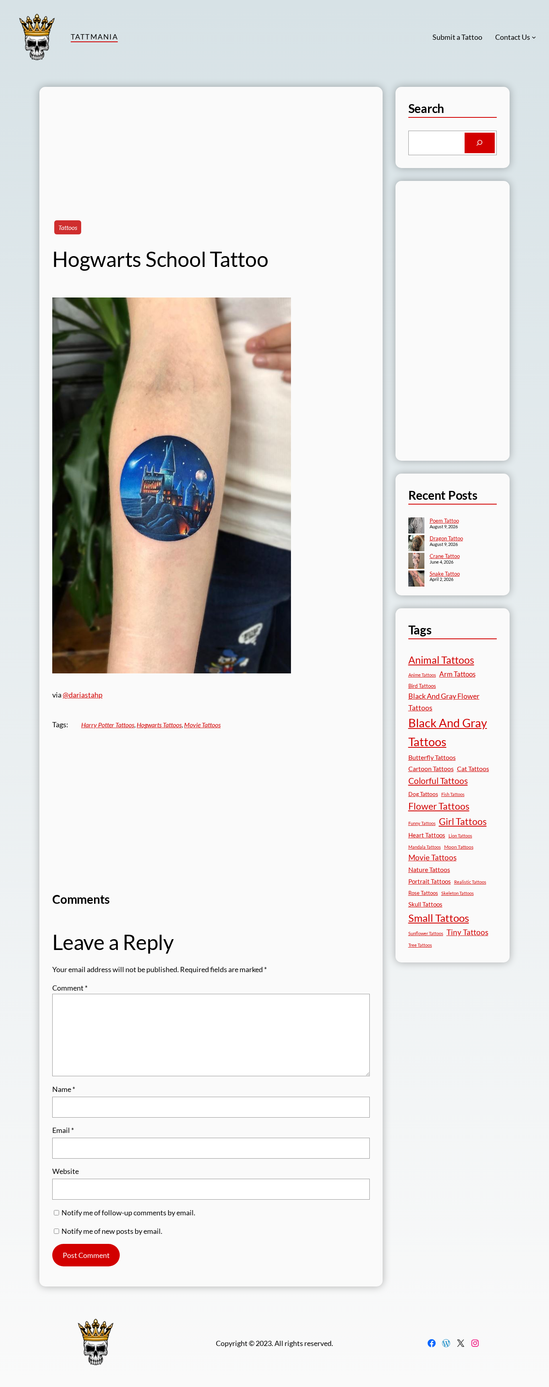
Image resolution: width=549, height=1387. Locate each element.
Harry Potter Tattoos (107, 724)
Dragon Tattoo (446, 538)
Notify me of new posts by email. (111, 1231)
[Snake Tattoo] (416, 579)
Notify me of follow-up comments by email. (128, 1212)
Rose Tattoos (423, 893)
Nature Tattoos (429, 869)
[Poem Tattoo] (416, 526)
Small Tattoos (438, 917)
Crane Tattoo (445, 556)
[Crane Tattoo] (416, 561)
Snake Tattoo (445, 573)
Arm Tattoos (457, 674)
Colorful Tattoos (438, 781)
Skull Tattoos (425, 904)
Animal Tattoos (441, 660)
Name (63, 1089)
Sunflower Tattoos (425, 933)
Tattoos (67, 227)
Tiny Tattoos (467, 932)
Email (63, 1130)
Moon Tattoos (458, 847)
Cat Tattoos (473, 768)
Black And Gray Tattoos (447, 732)
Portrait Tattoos (429, 881)
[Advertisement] (211, 143)
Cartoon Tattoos (431, 768)
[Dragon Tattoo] (416, 544)
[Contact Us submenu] (534, 37)
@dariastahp (82, 694)
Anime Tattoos (422, 674)
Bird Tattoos (422, 686)
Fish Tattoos (453, 794)
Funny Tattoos (422, 823)
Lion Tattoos (460, 835)
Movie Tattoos (202, 724)
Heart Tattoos (426, 835)
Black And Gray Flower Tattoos (443, 702)
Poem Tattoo (444, 520)
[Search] (480, 143)
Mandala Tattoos (424, 846)
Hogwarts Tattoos (159, 724)
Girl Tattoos (463, 821)
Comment (70, 987)
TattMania (94, 36)
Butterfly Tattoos (432, 757)
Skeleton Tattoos (457, 893)
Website (65, 1171)
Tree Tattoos (420, 945)
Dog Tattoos (423, 793)
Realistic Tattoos (470, 881)
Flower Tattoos (438, 806)
